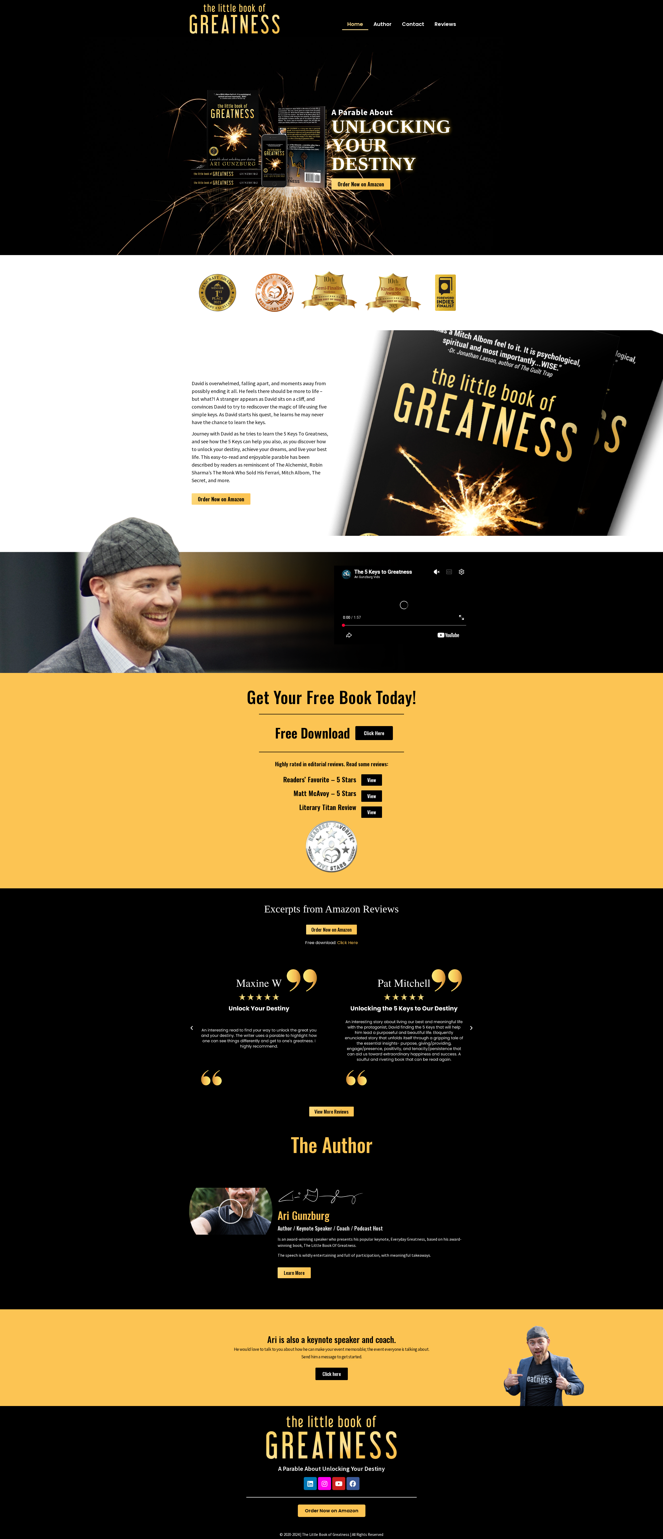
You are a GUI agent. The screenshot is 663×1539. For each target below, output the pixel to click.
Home (355, 24)
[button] (191, 1028)
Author (382, 24)
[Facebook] (353, 1483)
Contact (413, 24)
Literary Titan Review (327, 807)
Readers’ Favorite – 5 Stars (319, 779)
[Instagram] (324, 1483)
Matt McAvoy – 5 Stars (324, 793)
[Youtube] (338, 1483)
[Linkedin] (310, 1483)
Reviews (445, 24)
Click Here (347, 943)
